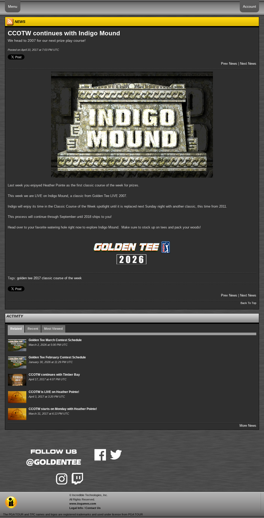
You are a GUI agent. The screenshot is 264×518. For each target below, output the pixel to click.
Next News (248, 63)
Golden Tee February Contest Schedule (57, 357)
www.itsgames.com (82, 503)
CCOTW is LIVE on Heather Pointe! (54, 392)
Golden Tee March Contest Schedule (55, 340)
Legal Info (76, 507)
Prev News (229, 63)
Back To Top (248, 303)
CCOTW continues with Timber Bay (54, 374)
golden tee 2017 (29, 278)
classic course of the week (62, 278)
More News (248, 425)
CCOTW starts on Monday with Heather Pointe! (63, 409)
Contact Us (93, 507)
